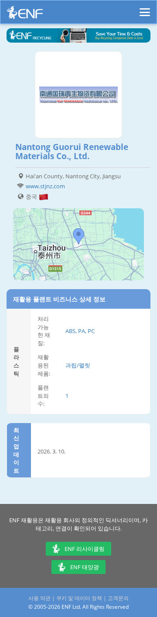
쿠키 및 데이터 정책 (79, 598)
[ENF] (25, 14)
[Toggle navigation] (145, 8)
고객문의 (118, 598)
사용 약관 (39, 598)
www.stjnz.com (45, 186)
